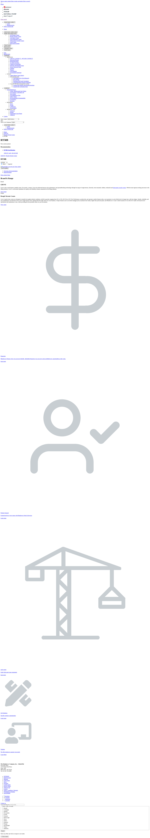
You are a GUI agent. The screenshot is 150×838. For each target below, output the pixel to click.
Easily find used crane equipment (9, 672)
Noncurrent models (14, 43)
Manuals (6, 779)
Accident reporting (14, 62)
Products (6, 822)
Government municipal (15, 72)
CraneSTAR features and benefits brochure (23, 85)
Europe (12, 112)
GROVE (6, 133)
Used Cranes (13, 42)
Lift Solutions (13, 71)
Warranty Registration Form (17, 65)
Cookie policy (7, 784)
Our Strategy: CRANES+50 (17, 92)
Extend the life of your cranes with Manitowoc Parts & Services (16, 515)
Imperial (10, 164)
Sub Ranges (7, 825)
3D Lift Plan (16, 79)
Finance (12, 70)
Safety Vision (13, 96)
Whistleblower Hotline (9, 791)
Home (5, 132)
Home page (6, 817)
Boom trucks (7, 46)
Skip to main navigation (17, 1)
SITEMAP (6, 776)
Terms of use (7, 787)
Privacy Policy (7, 786)
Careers (6, 116)
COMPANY (6, 88)
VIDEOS (12, 115)
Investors (12, 101)
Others (5, 820)
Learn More (3, 754)
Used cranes (7, 780)
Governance (13, 99)
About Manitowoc (11, 89)
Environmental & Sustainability (17, 98)
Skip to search (26, 1)
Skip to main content (6, 1)
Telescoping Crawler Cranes (17, 40)
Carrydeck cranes (8, 48)
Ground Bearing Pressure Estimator (22, 82)
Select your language (6, 122)
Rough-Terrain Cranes (15, 36)
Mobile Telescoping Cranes (10, 33)
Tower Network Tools (15, 67)
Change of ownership (15, 64)
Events (11, 105)
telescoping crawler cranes (119, 187)
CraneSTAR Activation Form (20, 86)
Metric (4, 164)
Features (6, 816)
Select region (4, 119)
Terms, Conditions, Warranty (11, 790)
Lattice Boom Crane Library (17, 75)
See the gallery (4, 168)
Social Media (13, 108)
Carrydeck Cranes (14, 38)
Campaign (6, 809)
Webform (6, 828)
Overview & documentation (11, 171)
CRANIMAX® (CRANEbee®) (21, 78)
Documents (6, 813)
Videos (5, 827)
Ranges (5, 824)
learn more (3, 361)
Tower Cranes (7, 45)
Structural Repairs (14, 60)
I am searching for (5, 804)
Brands (5, 808)
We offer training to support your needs (10, 752)
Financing (3, 356)
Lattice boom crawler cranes (10, 32)
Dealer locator (7, 777)
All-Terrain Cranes (14, 35)
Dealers (6, 811)
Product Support (5, 513)
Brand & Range (8, 172)
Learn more (3, 518)
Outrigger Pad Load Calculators (21, 81)
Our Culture (13, 94)
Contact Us (13, 106)
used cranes (3, 669)
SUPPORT (6, 55)
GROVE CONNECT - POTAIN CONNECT (21, 58)
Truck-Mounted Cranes (15, 39)
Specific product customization (8, 715)
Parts (5, 52)
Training (12, 68)
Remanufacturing (14, 61)
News (11, 103)
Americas (12, 110)
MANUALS (7, 54)
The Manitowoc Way (15, 95)
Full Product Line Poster (16, 113)
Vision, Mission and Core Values (18, 91)
